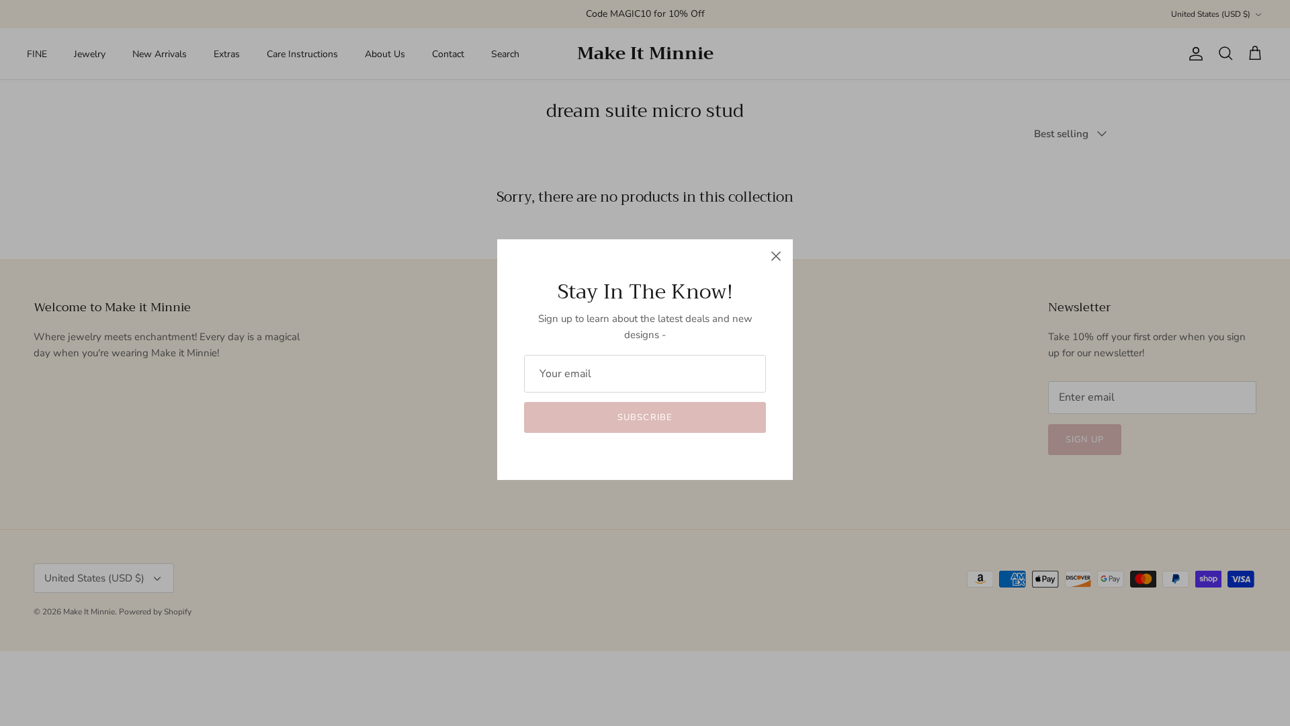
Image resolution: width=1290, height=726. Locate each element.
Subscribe (644, 417)
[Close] (776, 256)
